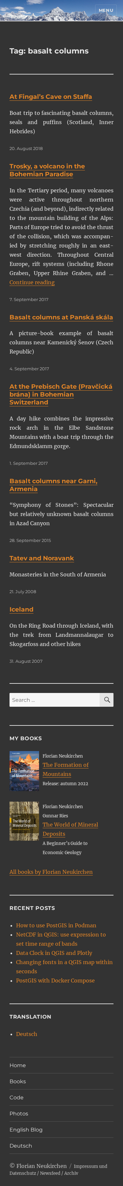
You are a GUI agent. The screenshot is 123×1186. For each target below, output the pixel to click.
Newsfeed (50, 1173)
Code (17, 1097)
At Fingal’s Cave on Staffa (51, 96)
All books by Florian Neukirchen (51, 872)
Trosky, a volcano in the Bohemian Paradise (47, 170)
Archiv (71, 1173)
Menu (106, 10)
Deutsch (26, 1034)
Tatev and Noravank (42, 558)
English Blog (26, 1130)
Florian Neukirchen (41, 1166)
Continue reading (32, 282)
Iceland (21, 609)
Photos (19, 1114)
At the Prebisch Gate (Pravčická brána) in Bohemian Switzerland (61, 394)
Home (18, 1065)
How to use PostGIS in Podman (56, 925)
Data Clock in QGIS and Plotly (54, 953)
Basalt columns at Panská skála (61, 317)
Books (18, 1081)
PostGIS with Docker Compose (55, 980)
